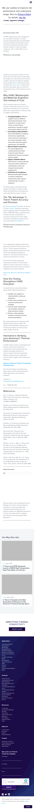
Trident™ (11, 208)
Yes (20, 17)
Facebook (3, 794)
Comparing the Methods (8, 710)
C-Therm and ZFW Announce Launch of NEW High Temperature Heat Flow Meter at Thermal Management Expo (16, 568)
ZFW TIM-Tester (6, 682)
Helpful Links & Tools (7, 714)
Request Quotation (6, 744)
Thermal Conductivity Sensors (7, 698)
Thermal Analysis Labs (12, 206)
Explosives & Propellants (8, 652)
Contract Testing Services (8, 693)
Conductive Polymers (7, 651)
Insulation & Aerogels (7, 657)
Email (3, 771)
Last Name (4, 764)
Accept (28, 806)
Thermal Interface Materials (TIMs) (8, 669)
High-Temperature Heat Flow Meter (7, 684)
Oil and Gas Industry (7, 662)
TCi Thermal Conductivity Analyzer (8, 690)
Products (5, 675)
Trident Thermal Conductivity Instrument (8, 679)
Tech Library (5, 713)
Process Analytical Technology (6, 695)
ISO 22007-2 (19, 221)
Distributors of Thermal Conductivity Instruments (8, 742)
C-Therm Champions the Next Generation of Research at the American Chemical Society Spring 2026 (16, 602)
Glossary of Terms (6, 719)
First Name (5, 756)
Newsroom (4, 716)
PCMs (3, 663)
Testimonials (5, 708)
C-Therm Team (5, 730)
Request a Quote (17, 629)
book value (16, 85)
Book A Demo (5, 746)
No (24, 17)
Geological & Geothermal (8, 654)
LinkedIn (9, 794)
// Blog (4, 597)
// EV (4, 563)
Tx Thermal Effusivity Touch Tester (8, 687)
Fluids (3, 655)
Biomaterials (5, 647)
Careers (4, 733)
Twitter (6, 794)
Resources (5, 705)
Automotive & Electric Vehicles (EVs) (7, 645)
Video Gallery (5, 718)
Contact (4, 738)
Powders (4, 665)
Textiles (4, 667)
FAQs (3, 721)
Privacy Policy (24, 14)
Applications (6, 641)
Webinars (4, 711)
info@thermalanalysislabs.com (14, 381)
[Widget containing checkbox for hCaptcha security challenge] (15, 781)
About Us (5, 726)
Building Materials (6, 649)
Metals (3, 659)
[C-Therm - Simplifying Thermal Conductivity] (9, 2)
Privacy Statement (6, 734)
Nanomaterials (5, 660)
